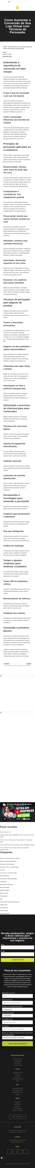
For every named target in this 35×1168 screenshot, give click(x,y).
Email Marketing (4, 875)
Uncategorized (4, 907)
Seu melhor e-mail (7, 1019)
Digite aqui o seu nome (8, 993)
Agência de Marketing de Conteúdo (9, 858)
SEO (1, 899)
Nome (2, 944)
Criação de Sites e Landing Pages (9, 867)
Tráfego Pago (3, 904)
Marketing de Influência (6, 884)
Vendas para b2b (4, 913)
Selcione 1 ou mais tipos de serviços (12, 1006)
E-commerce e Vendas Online (8, 873)
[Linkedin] (25, 1151)
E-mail (2, 951)
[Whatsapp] (20, 1151)
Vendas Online (4, 910)
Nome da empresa (7, 999)
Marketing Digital (7, 56)
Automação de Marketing (7, 864)
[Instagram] (15, 1151)
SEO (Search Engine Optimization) (9, 902)
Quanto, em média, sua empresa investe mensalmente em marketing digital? (17, 1034)
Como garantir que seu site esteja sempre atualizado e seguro (17, 845)
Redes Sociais (4, 893)
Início (5, 46)
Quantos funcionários (8, 1013)
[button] (17, 7)
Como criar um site (5, 832)
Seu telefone (5, 1026)
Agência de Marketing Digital (8, 861)
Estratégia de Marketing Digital (8, 878)
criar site (2, 870)
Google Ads (3, 881)
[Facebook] (9, 1151)
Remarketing (3, 896)
